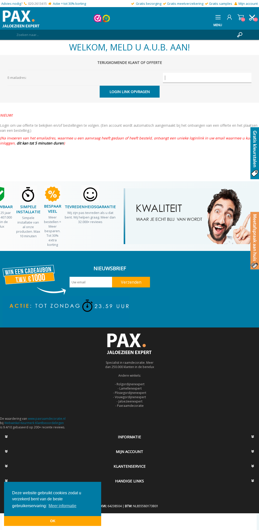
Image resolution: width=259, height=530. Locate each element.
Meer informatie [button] (62, 506)
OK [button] (52, 521)
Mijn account (248, 3)
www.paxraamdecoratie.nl (47, 418)
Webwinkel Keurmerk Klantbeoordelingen (34, 423)
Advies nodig (11, 3)
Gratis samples (220, 3)
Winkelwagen (240, 17)
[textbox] (124, 35)
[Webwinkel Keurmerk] (98, 21)
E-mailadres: (17, 77)
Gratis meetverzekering (185, 3)
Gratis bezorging (148, 3)
